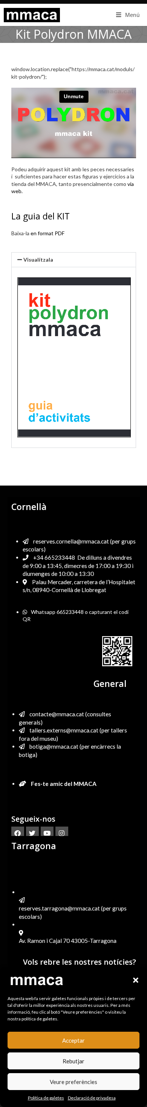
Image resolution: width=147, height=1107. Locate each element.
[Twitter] (32, 833)
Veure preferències (73, 1081)
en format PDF (48, 233)
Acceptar (73, 1040)
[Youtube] (47, 833)
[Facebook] (17, 833)
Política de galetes (46, 1098)
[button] (135, 980)
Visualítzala (38, 259)
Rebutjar (73, 1061)
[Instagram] (61, 833)
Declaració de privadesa (92, 1098)
